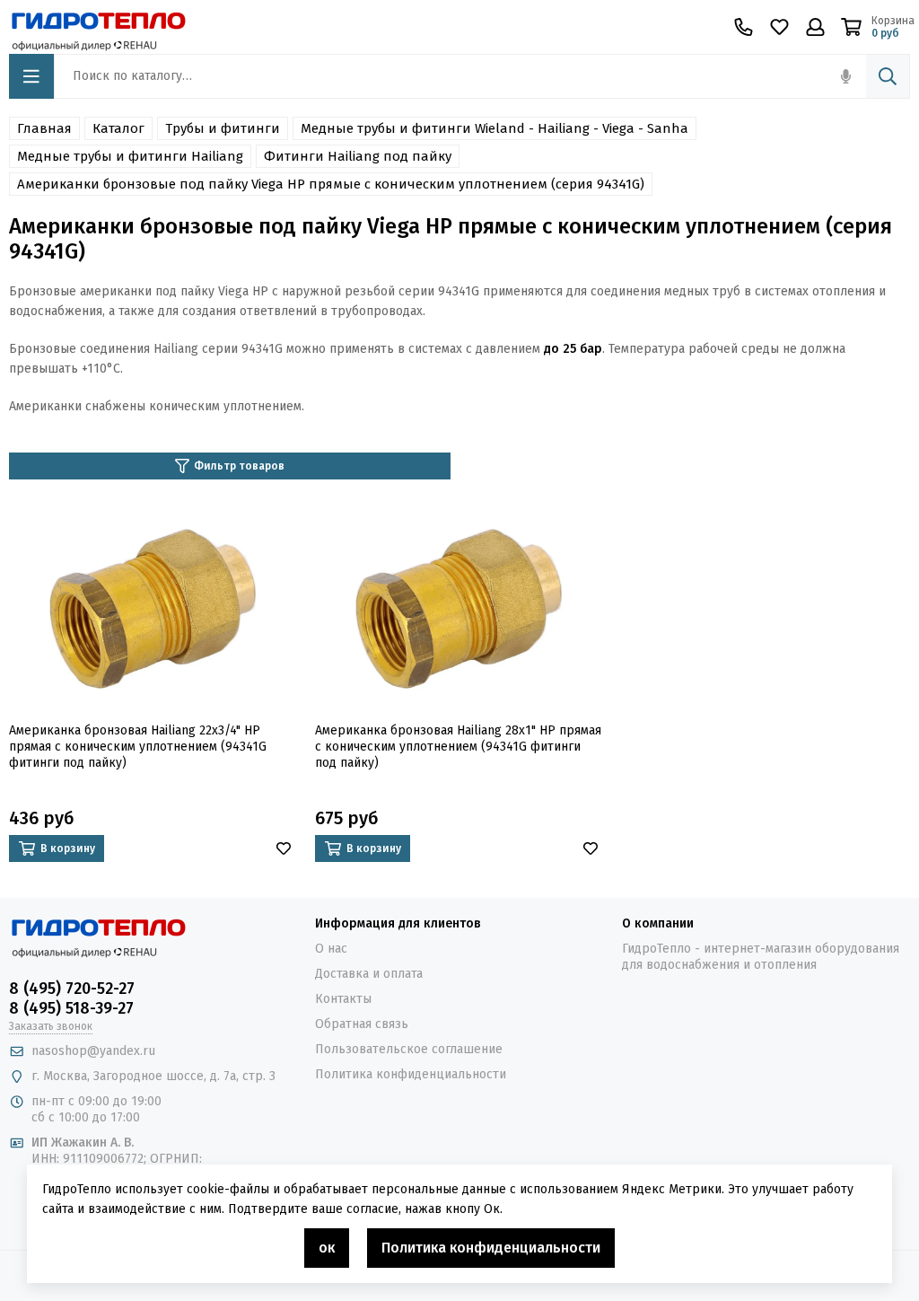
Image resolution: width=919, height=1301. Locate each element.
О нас (331, 948)
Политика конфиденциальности (410, 1074)
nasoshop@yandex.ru (93, 1051)
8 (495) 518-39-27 (71, 1008)
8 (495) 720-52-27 (72, 988)
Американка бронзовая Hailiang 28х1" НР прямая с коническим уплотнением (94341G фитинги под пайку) (458, 746)
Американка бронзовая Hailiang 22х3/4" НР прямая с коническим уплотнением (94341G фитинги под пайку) (138, 746)
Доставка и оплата (369, 973)
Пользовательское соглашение (409, 1049)
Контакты (343, 999)
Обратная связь (361, 1024)
